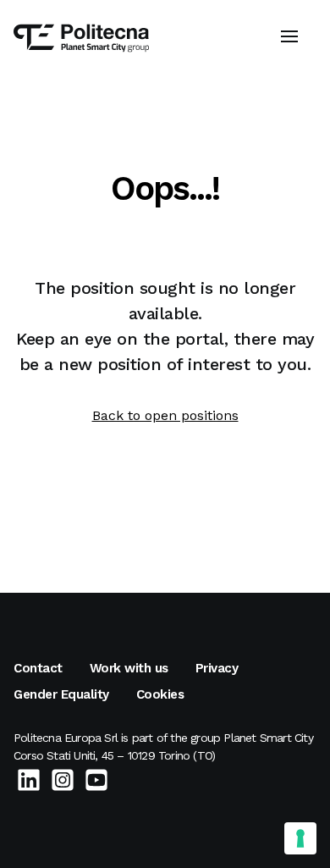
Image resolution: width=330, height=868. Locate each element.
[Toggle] (289, 27)
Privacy (217, 668)
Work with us (129, 668)
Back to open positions (165, 415)
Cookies (160, 694)
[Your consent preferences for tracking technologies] (300, 838)
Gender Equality (61, 694)
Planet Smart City (267, 737)
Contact (38, 668)
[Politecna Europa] (81, 45)
